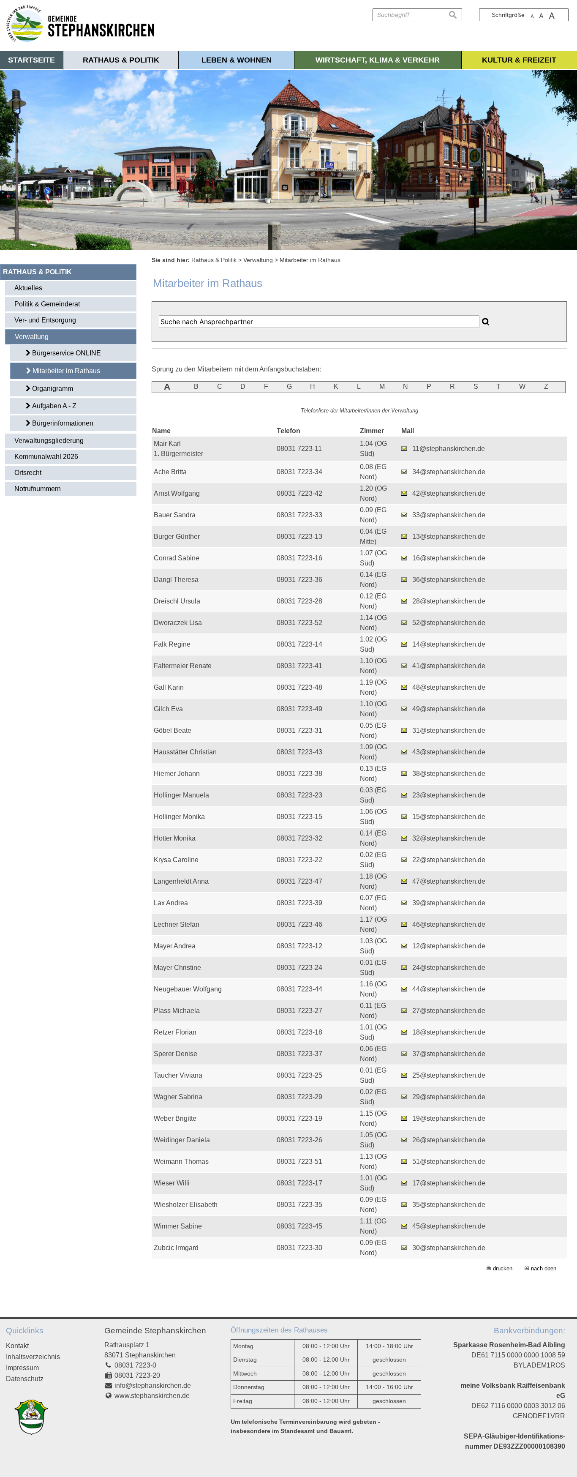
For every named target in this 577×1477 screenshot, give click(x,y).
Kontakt (17, 1345)
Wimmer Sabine (178, 1226)
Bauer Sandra (175, 515)
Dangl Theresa (176, 579)
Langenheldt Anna (181, 881)
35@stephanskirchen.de (448, 1204)
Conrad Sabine (176, 558)
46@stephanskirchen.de (448, 924)
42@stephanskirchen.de (448, 493)
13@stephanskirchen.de (448, 536)
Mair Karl (167, 443)
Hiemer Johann (177, 773)
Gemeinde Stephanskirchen (155, 1330)
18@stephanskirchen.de (448, 1032)
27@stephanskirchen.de (448, 1010)
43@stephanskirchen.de (448, 752)
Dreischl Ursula (177, 601)
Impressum (22, 1367)
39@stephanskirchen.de (448, 902)
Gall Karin (169, 687)
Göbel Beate (172, 730)
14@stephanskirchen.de (448, 644)
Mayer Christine (177, 967)
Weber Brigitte (175, 1118)
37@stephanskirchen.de (448, 1053)
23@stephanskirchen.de (448, 795)
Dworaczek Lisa (178, 622)
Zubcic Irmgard (176, 1247)
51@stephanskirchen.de (448, 1161)
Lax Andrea (171, 902)
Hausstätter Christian (185, 752)
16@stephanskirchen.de (448, 558)
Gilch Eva (168, 709)
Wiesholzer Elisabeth (186, 1204)
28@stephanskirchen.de (448, 601)
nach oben (543, 1268)
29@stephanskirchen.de (448, 1096)
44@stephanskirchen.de (448, 989)
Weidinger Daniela (182, 1140)
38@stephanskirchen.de (448, 773)
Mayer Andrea (175, 946)
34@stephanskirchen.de (448, 471)
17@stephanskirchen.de (448, 1183)
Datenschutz (25, 1378)
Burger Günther (177, 536)
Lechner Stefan (176, 924)
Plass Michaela (177, 1010)
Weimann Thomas (181, 1161)
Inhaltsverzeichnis (33, 1356)
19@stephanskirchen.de (448, 1118)
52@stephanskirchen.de (448, 622)
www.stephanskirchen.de (152, 1395)
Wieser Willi (172, 1183)
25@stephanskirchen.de (448, 1075)
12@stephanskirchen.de (448, 946)
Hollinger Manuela (181, 795)
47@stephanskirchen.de (448, 881)
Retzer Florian (175, 1032)
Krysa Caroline (176, 859)
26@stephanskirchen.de (448, 1140)
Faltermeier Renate (183, 665)
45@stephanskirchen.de (448, 1226)
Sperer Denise (175, 1053)
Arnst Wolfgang (177, 493)
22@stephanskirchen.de (448, 859)
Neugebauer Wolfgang (188, 989)
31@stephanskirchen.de (448, 730)
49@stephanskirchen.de (448, 709)
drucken (502, 1268)
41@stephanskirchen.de (448, 665)
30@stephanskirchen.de (448, 1247)
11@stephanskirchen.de (448, 448)
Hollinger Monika (179, 816)
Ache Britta (170, 471)
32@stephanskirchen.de (448, 838)
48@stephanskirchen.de (448, 687)
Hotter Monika (175, 838)
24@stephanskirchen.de (448, 967)
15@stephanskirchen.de (448, 816)
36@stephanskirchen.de (448, 579)
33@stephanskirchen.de (448, 515)
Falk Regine (172, 644)
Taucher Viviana (178, 1075)
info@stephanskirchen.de (152, 1385)
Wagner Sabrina (178, 1096)
